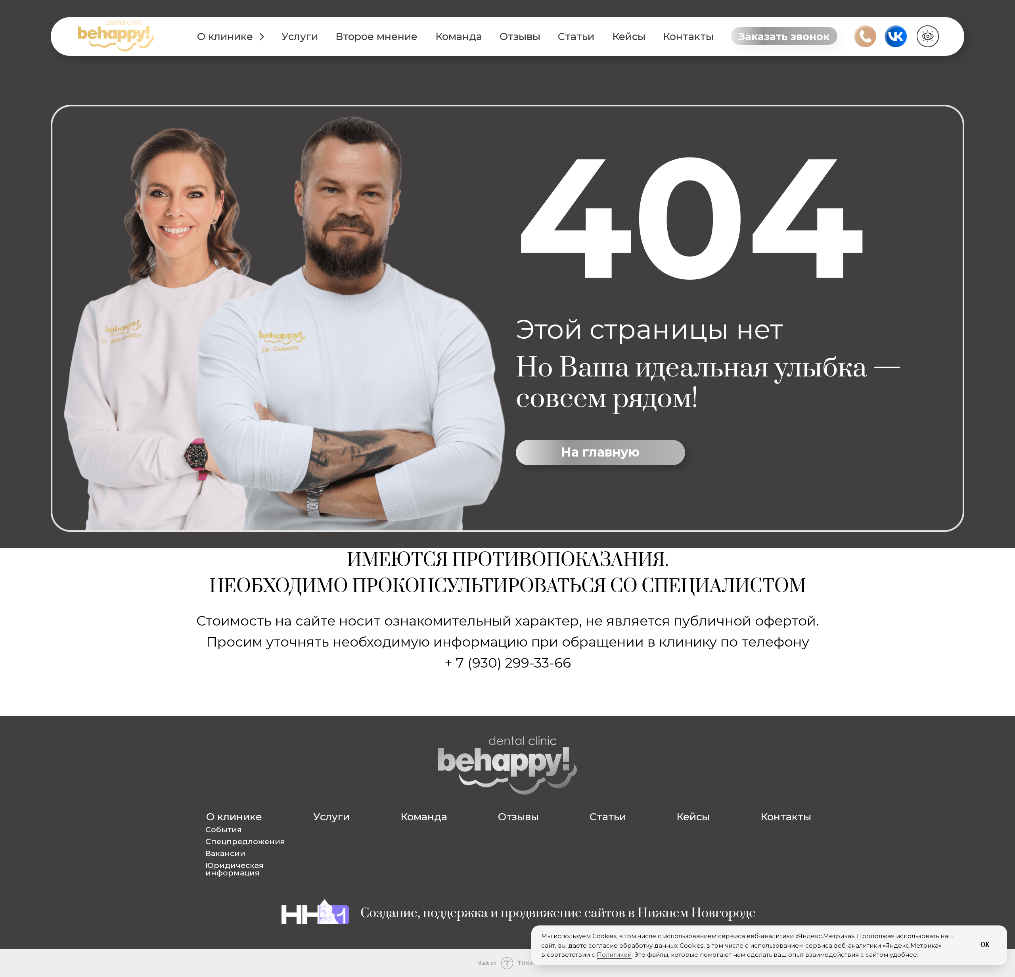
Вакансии (217, 104)
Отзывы (520, 36)
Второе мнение (376, 36)
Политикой (614, 954)
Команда (458, 36)
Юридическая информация (234, 868)
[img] (116, 36)
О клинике (225, 36)
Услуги (300, 36)
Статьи (576, 36)
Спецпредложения (238, 84)
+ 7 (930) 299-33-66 (507, 663)
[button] (784, 36)
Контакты (688, 36)
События (223, 829)
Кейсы (628, 36)
